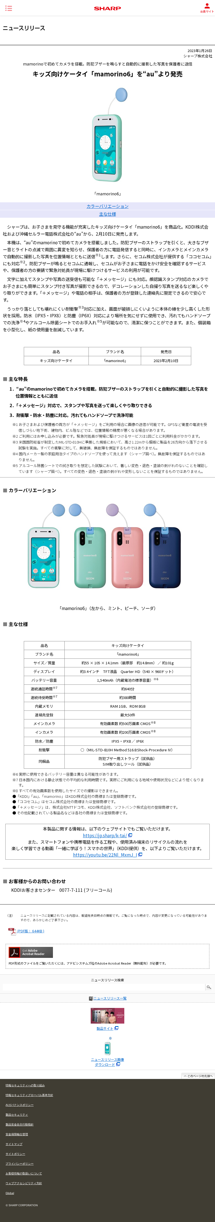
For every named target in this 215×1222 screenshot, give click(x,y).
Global (10, 1193)
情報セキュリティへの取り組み (25, 1085)
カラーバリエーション (107, 206)
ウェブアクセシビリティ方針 (24, 1183)
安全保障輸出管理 (17, 1134)
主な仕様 (107, 214)
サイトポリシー (15, 1153)
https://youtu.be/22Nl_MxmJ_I (105, 855)
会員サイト (207, 11)
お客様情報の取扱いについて (24, 1173)
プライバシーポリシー (20, 1163)
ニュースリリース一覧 (110, 998)
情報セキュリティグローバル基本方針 (29, 1095)
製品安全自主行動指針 (20, 1124)
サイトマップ (14, 1144)
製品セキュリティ (17, 1114)
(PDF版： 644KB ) (30, 930)
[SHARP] (107, 9)
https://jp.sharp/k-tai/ (105, 835)
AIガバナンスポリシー (20, 1104)
